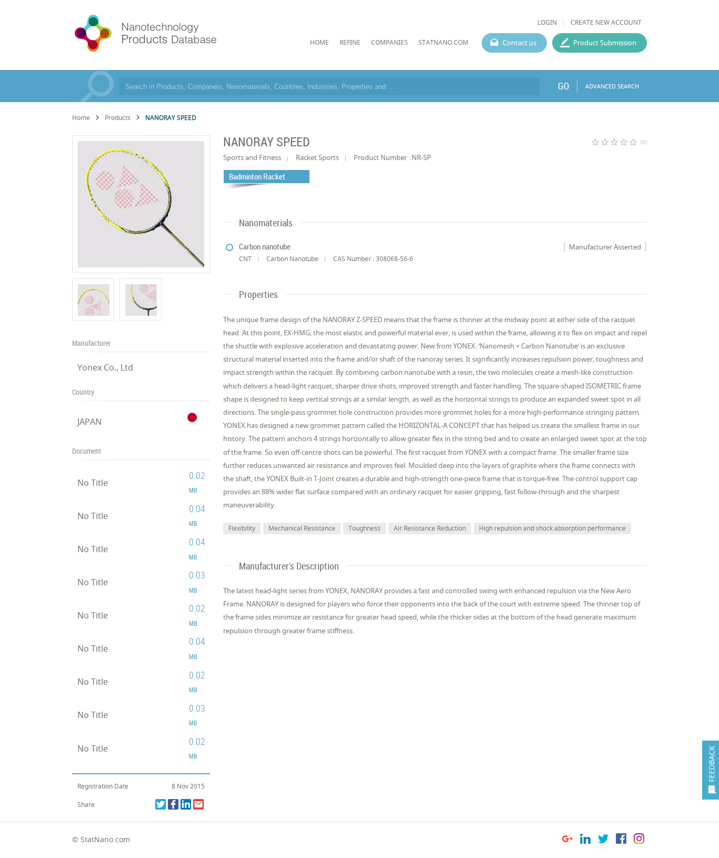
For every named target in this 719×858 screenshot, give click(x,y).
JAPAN (89, 421)
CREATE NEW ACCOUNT (606, 22)
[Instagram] (639, 840)
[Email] (198, 804)
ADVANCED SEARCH (612, 86)
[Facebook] (173, 804)
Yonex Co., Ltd (105, 367)
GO (563, 85)
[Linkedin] (186, 804)
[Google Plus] (567, 840)
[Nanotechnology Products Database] (177, 34)
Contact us (519, 42)
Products (118, 117)
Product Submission (604, 42)
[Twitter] (160, 804)
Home (81, 117)
